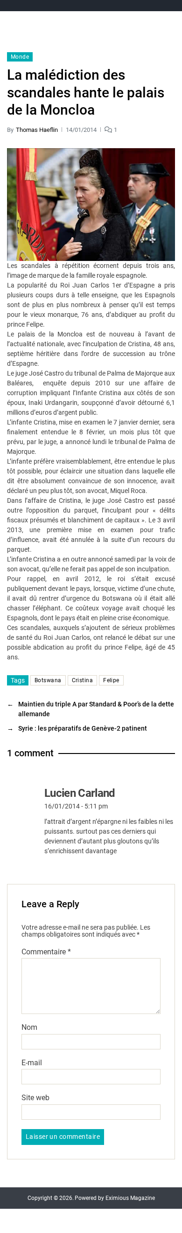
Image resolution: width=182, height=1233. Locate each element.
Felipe (111, 680)
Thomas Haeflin (37, 129)
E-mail (31, 1063)
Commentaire (46, 952)
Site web (35, 1098)
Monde (20, 57)
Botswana (48, 680)
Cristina (82, 680)
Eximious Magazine (130, 1198)
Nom (29, 1027)
